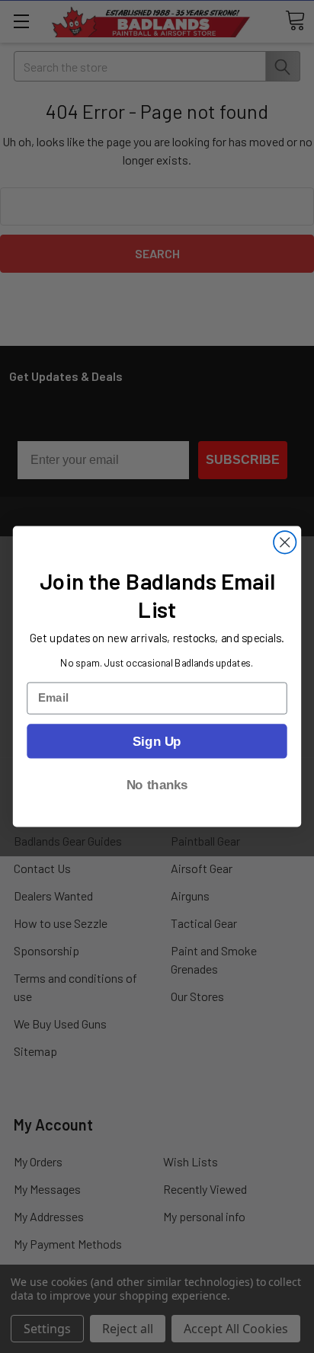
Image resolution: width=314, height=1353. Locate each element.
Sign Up (157, 740)
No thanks (157, 785)
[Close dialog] (285, 542)
